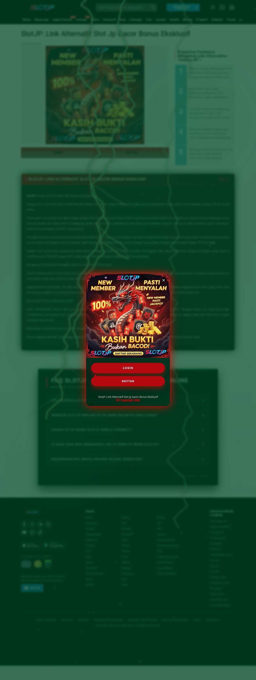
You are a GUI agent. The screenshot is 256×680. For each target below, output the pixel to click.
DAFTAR (128, 381)
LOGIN (128, 368)
